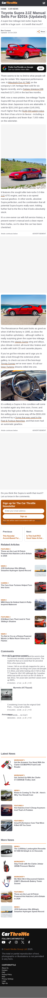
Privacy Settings (7, 979)
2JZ (3, 195)
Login (4, 981)
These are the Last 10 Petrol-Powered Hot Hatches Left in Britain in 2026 (16, 553)
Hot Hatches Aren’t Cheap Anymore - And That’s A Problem (30, 809)
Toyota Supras (8, 363)
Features (5, 549)
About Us (5, 968)
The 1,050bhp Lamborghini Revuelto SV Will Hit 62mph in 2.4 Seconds (30, 850)
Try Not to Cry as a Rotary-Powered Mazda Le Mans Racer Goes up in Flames (16, 638)
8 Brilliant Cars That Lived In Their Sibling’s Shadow (15, 620)
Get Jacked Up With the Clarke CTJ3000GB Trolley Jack (27, 779)
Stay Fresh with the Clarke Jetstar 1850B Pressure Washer (28, 865)
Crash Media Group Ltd (15, 949)
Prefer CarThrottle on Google (20, 67)
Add (40, 68)
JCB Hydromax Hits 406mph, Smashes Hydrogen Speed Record (16, 569)
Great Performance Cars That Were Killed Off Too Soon (29, 824)
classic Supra (21, 342)
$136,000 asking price (33, 111)
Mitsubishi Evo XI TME (19, 82)
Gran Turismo (7, 367)
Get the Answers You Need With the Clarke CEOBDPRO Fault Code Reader (29, 764)
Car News (13, 9)
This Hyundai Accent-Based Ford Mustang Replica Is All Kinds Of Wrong (11, 537)
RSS (3, 976)
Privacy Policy (7, 974)
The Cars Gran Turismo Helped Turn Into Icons (16, 586)
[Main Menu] (44, 3)
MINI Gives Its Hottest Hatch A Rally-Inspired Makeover (16, 603)
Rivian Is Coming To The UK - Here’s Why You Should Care (29, 794)
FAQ (3, 972)
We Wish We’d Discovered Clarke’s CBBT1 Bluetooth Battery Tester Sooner (29, 881)
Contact (4, 970)
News (3, 566)
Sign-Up (5, 983)
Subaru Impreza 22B (33, 89)
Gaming (4, 583)
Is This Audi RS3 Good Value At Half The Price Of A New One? (34, 537)
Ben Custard (6, 30)
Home (3, 9)
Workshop (19, 760)
